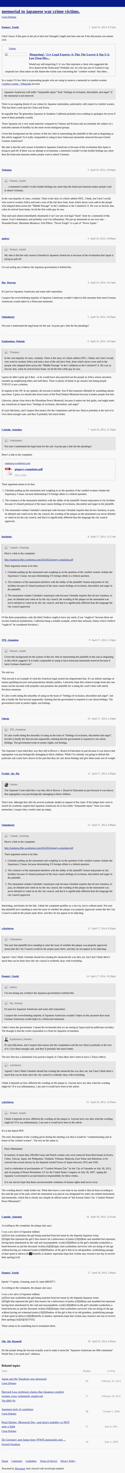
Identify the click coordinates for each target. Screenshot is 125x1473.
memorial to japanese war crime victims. (41, 11)
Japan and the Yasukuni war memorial (24, 1378)
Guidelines (31, 1461)
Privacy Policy (68, 1461)
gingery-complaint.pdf (29, 469)
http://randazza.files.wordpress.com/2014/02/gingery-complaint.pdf (38, 559)
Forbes (12, 48)
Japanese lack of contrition (17, 1409)
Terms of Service (48, 1461)
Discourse (20, 1468)
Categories (16, 1461)
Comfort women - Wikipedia (16, 83)
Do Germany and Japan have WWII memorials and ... (34, 1439)
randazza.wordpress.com (17, 463)
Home (5, 1461)
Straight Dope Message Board (17, 3)
